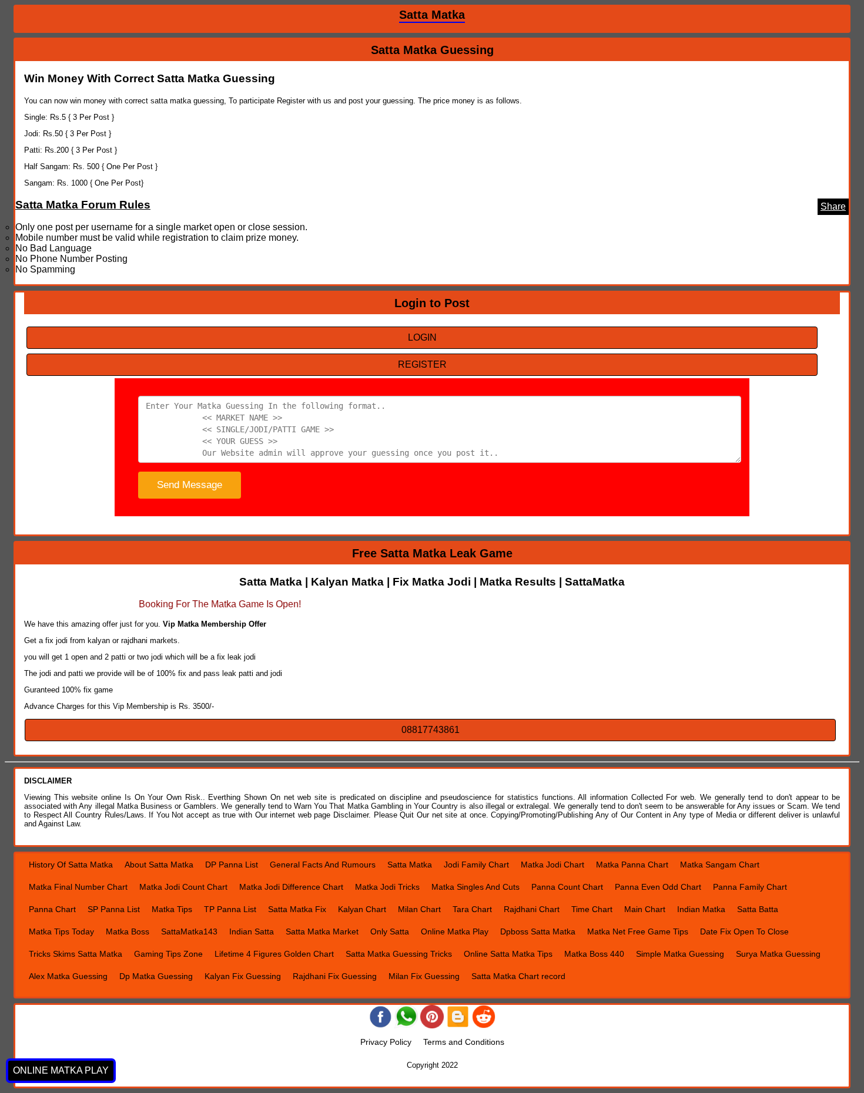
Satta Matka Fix (297, 909)
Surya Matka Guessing (778, 954)
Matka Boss (127, 931)
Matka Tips (172, 909)
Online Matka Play (454, 931)
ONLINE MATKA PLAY (61, 1070)
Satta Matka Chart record (518, 976)
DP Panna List (231, 864)
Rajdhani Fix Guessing (335, 976)
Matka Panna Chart (632, 864)
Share (833, 206)
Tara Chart (472, 909)
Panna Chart (52, 909)
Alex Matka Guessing (68, 976)
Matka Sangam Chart (719, 864)
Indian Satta (251, 931)
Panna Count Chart (567, 887)
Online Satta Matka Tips (508, 954)
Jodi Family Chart (476, 864)
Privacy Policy (385, 1042)
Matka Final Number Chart (78, 887)
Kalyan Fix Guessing (243, 976)
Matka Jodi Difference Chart (291, 887)
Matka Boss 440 (594, 954)
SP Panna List (114, 909)
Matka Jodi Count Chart (183, 887)
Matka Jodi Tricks (387, 887)
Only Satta (389, 931)
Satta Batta (757, 909)
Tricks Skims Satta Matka (75, 954)
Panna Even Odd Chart (658, 887)
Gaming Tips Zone (168, 954)
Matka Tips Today (61, 931)
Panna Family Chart (750, 887)
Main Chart (644, 909)
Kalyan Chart (362, 909)
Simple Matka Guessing (680, 954)
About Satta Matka (159, 864)
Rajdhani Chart (532, 909)
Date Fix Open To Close (744, 931)
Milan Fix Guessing (424, 976)
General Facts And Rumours (323, 864)
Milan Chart (419, 909)
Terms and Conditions (463, 1042)
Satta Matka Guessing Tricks (399, 954)
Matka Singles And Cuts (475, 887)
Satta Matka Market (322, 931)
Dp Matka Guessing (156, 976)
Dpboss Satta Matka (537, 931)
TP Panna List (230, 909)
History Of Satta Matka (71, 864)
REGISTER (422, 364)
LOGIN (422, 337)
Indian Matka (701, 909)
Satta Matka (409, 864)
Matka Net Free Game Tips (637, 931)
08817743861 (430, 730)
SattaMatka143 (189, 931)
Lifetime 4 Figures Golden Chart (274, 954)
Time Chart (591, 909)
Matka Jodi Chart (552, 864)
